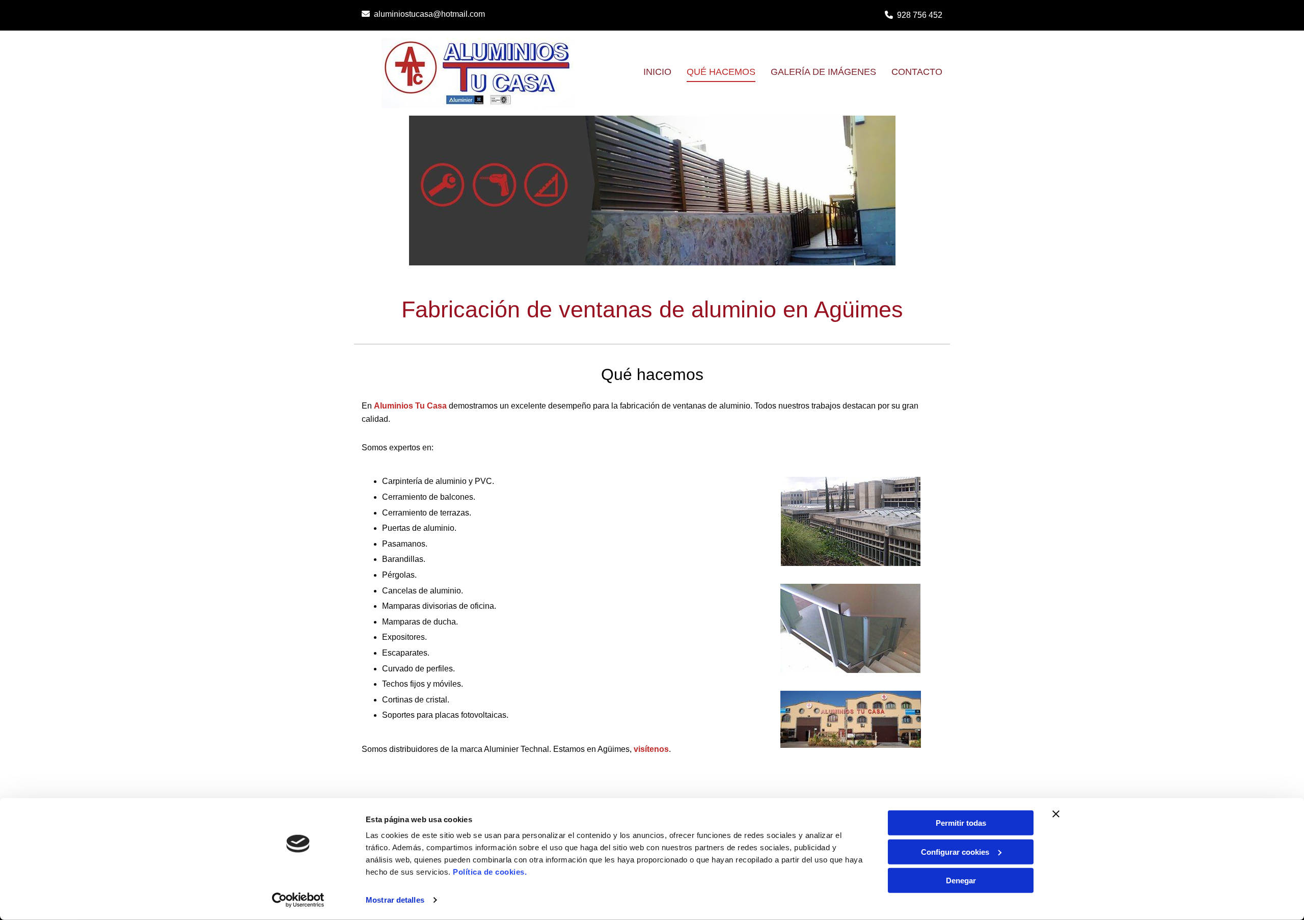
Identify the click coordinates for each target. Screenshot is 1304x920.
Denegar (961, 880)
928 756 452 (919, 15)
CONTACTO (916, 72)
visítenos (651, 749)
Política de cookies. (490, 872)
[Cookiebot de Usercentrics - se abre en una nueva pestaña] (298, 900)
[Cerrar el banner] (1056, 814)
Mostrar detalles (395, 900)
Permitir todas (961, 823)
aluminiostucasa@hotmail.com (429, 14)
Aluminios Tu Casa (410, 405)
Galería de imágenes (823, 72)
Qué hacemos (721, 72)
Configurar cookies (955, 851)
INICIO (657, 72)
